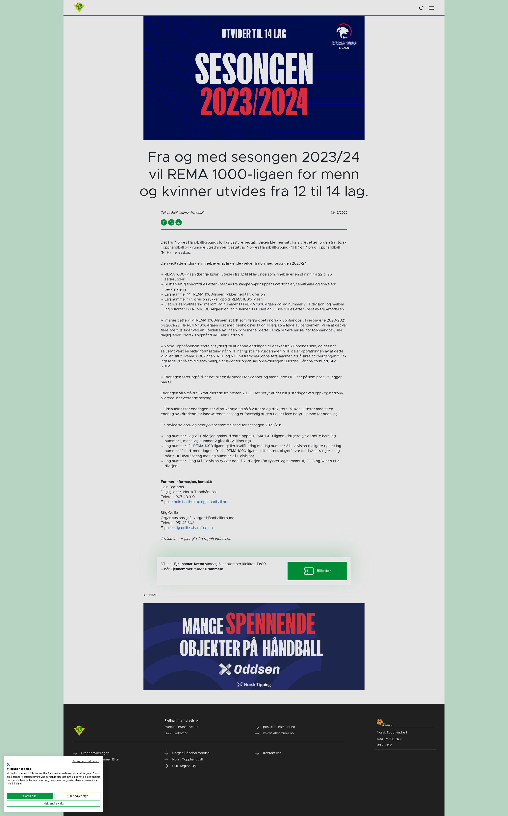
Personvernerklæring (86, 761)
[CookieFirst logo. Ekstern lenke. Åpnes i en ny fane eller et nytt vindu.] (8, 764)
